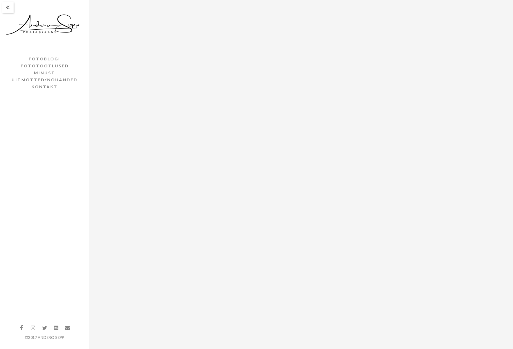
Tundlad (121, 158)
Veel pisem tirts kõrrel (297, 158)
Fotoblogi (44, 58)
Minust (44, 72)
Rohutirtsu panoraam (153, 332)
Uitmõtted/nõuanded (44, 79)
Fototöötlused (45, 65)
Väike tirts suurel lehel (441, 158)
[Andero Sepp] (44, 25)
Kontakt (44, 86)
